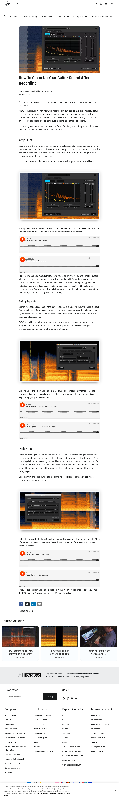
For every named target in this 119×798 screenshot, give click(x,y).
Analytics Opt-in (11, 772)
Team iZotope (24, 91)
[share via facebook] (21, 604)
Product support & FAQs (43, 751)
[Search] (96, 3)
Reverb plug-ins (68, 760)
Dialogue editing (80, 16)
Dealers (36, 747)
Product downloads (41, 729)
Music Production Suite (71, 751)
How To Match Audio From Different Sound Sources (20, 652)
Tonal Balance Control (71, 747)
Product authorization (42, 715)
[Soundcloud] (76, 698)
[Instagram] (67, 698)
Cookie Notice (10, 742)
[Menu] (111, 3)
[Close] (115, 790)
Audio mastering (29, 16)
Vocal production (98, 747)
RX (52, 91)
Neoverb (65, 742)
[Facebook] (63, 698)
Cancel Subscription (13, 768)
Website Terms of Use (44, 793)
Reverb (94, 742)
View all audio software (71, 765)
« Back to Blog (26, 611)
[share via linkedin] (33, 604)
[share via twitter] (27, 604)
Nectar (65, 729)
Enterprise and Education (15, 738)
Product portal (39, 733)
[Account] (100, 3)
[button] (5, 16)
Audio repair (63, 16)
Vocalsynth (66, 733)
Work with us (10, 724)
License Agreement (12, 754)
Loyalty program (40, 738)
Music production (98, 738)
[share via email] (39, 604)
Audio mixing (48, 16)
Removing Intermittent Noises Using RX (99, 652)
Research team (11, 729)
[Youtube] (71, 698)
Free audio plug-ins (41, 724)
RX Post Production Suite (72, 756)
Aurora (65, 738)
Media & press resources (15, 733)
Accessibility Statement (14, 759)
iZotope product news (102, 16)
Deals (35, 742)
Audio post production (100, 724)
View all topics (97, 751)
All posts (14, 16)
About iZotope (10, 715)
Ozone (65, 720)
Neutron (65, 724)
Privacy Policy (57, 793)
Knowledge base (40, 720)
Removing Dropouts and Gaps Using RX (59, 652)
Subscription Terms (13, 763)
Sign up (50, 696)
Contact (8, 720)
